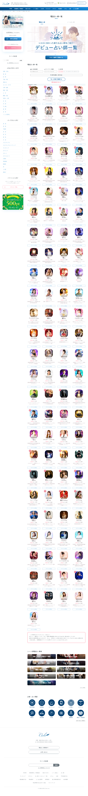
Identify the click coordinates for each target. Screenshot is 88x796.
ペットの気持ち (6, 114)
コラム (65, 8)
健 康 (4, 109)
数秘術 (4, 164)
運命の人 (5, 82)
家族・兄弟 (5, 90)
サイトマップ (52, 782)
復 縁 (4, 74)
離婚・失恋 (5, 95)
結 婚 (4, 76)
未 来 (4, 131)
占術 (70, 8)
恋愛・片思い (6, 71)
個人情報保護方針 (56, 779)
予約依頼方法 (64, 776)
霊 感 (4, 123)
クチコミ (54, 8)
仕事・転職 (5, 87)
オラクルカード (6, 156)
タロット (5, 153)
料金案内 (60, 8)
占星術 (4, 158)
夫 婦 (4, 103)
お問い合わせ (43, 752)
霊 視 (4, 126)
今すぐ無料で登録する (56, 57)
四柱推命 (5, 161)
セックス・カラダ (7, 84)
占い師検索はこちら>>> (13, 62)
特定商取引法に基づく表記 (39, 782)
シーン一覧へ (82, 687)
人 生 (4, 92)
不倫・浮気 (5, 79)
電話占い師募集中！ (44, 747)
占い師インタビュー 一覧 (41, 776)
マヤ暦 (4, 169)
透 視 (4, 137)
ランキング (48, 8)
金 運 (4, 111)
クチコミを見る (34, 103)
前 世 (4, 134)
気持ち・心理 (6, 98)
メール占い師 (71, 22)
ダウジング (5, 150)
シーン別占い (36, 8)
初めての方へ (28, 8)
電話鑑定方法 (23, 779)
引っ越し (5, 106)
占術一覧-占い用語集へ (80, 720)
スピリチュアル (6, 142)
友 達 (4, 101)
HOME (10, 8)
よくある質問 (76, 8)
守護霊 (4, 129)
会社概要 (65, 779)
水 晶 (4, 139)
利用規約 (47, 779)
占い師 (42, 8)
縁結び (4, 172)
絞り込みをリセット (56, 82)
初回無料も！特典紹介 (18, 8)
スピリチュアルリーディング (9, 145)
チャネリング (6, 147)
